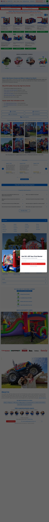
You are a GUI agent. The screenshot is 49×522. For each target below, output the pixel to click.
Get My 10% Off (33, 263)
